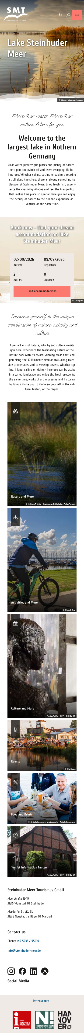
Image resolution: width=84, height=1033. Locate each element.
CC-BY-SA (70, 716)
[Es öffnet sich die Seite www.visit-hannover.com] (64, 1020)
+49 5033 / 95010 (28, 941)
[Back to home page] (16, 15)
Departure (50, 265)
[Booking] (77, 15)
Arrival (18, 265)
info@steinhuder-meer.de (24, 951)
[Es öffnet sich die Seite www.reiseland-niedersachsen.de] (44, 1020)
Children (49, 280)
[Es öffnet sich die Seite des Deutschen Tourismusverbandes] (22, 1020)
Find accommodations (42, 291)
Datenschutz (41, 1001)
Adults (18, 280)
